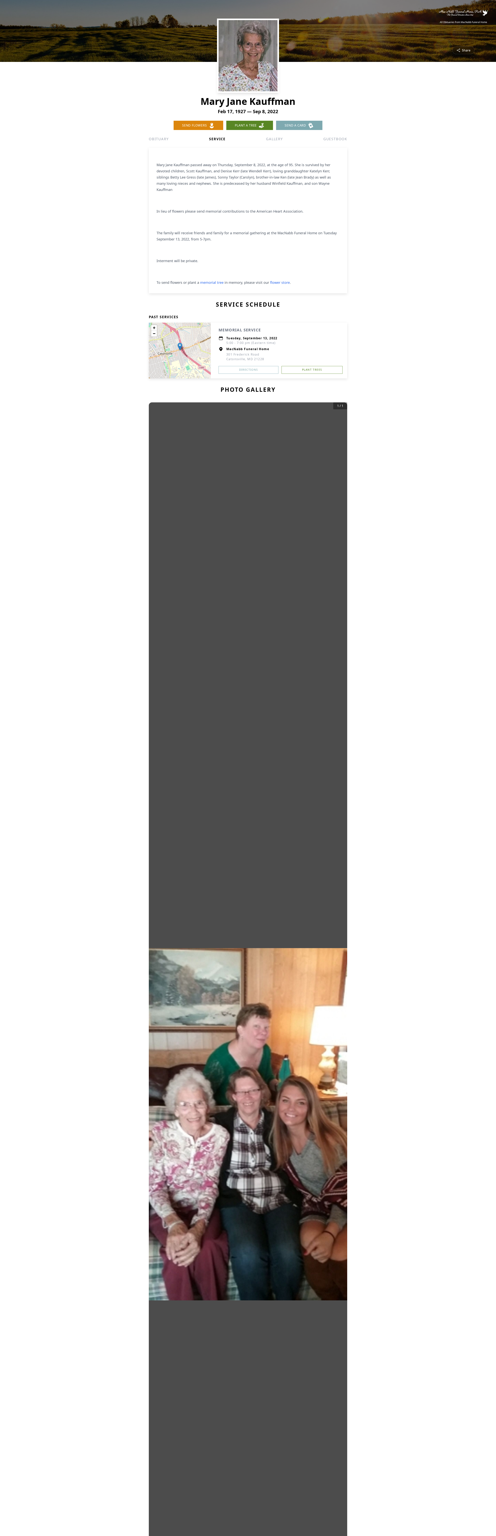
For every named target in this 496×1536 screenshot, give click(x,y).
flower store (280, 282)
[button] (179, 347)
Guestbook (335, 139)
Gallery (274, 139)
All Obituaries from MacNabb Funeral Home (463, 22)
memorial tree (212, 282)
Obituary (159, 139)
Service (217, 139)
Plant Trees (312, 369)
